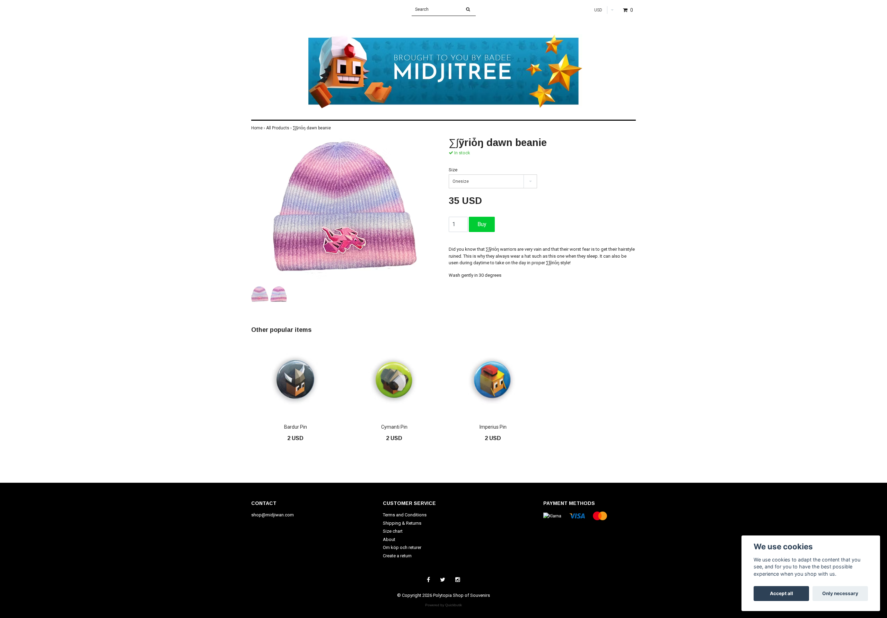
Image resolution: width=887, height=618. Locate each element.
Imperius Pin (493, 427)
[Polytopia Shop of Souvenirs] (443, 64)
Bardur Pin (295, 427)
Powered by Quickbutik (443, 605)
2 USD (295, 438)
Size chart (393, 531)
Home (258, 128)
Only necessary (840, 593)
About (389, 539)
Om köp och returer (402, 547)
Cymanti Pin (394, 427)
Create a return (397, 555)
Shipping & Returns (402, 523)
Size (453, 169)
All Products (279, 128)
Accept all (781, 593)
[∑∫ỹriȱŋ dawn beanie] (344, 210)
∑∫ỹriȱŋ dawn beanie (312, 128)
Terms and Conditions (405, 514)
